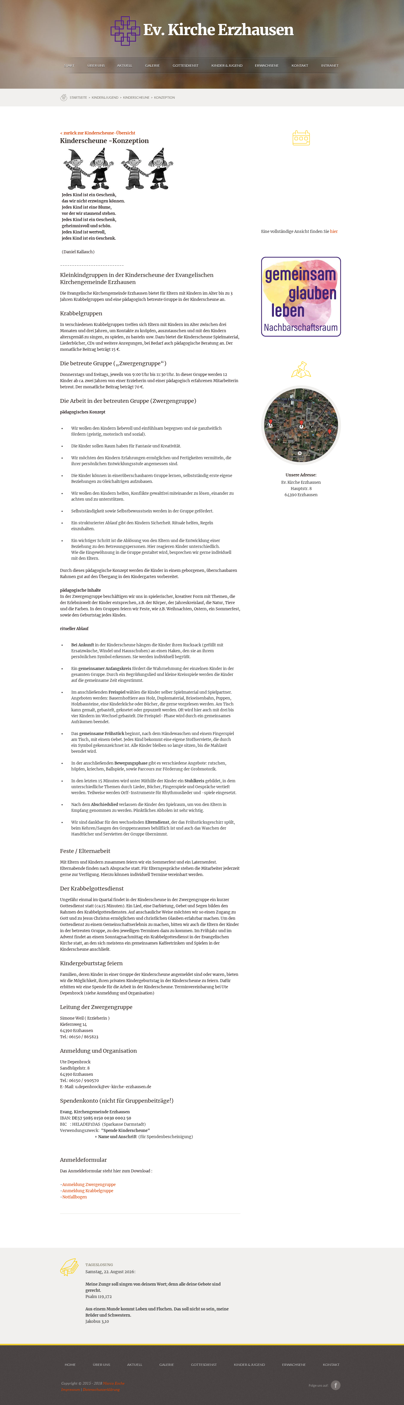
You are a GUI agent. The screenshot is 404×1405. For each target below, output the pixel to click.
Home (70, 1364)
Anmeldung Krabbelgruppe (87, 1190)
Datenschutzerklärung (101, 1389)
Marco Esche (114, 1383)
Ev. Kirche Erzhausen (216, 29)
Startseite (78, 97)
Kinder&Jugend (105, 97)
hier (334, 231)
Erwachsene (294, 1364)
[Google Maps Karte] (301, 425)
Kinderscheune (136, 97)
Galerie (166, 1364)
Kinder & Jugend (249, 1364)
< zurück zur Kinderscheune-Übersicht (97, 133)
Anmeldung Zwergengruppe (89, 1184)
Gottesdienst (204, 1364)
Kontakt (331, 1364)
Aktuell (134, 1364)
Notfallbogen (74, 1197)
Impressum (70, 1389)
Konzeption (164, 97)
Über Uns (101, 1364)
